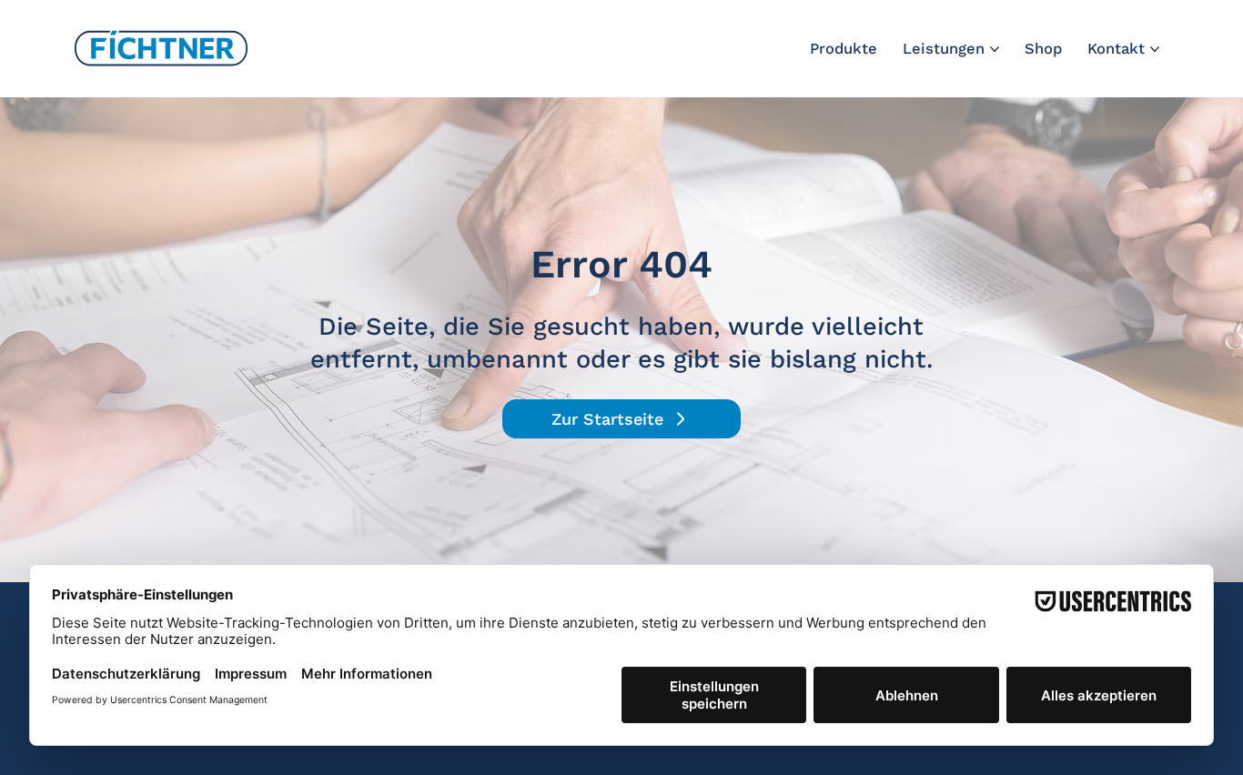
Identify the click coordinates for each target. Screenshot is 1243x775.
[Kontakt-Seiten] (1154, 49)
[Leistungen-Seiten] (994, 49)
